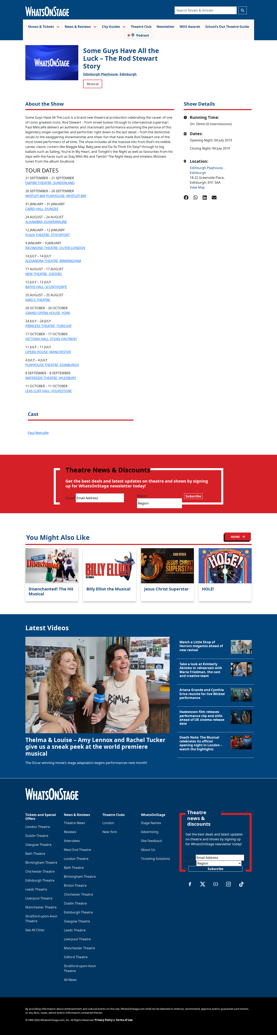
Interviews (72, 841)
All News (70, 980)
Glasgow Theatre (38, 844)
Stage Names (151, 823)
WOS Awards (190, 26)
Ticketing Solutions (155, 858)
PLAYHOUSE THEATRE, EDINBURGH (52, 365)
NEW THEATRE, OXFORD (43, 274)
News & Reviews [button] (78, 26)
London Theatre (37, 827)
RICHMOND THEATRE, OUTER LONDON (55, 248)
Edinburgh (128, 74)
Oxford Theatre (76, 957)
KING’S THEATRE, (38, 300)
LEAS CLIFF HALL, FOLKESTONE (48, 391)
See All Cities (34, 930)
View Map (197, 187)
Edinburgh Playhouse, (101, 74)
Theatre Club (141, 26)
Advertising (149, 832)
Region (142, 496)
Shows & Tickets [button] (41, 26)
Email (70, 498)
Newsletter (165, 26)
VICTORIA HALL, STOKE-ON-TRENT (51, 339)
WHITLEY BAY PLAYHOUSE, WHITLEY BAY (55, 196)
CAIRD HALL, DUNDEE (41, 209)
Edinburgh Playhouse (206, 168)
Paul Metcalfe (38, 433)
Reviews (70, 832)
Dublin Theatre (36, 835)
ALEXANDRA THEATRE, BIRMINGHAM (53, 261)
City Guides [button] (111, 26)
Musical (93, 84)
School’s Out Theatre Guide (227, 26)
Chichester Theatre (40, 871)
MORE (235, 537)
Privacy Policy (104, 1020)
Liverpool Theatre (38, 898)
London (108, 823)
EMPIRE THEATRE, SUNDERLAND (50, 183)
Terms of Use (124, 1020)
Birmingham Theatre (41, 862)
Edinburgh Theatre (39, 880)
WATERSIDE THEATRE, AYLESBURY (50, 378)
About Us (148, 849)
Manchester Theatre (41, 907)
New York (109, 832)
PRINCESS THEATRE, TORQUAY (48, 326)
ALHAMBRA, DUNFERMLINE (46, 222)
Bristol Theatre (75, 885)
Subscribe (193, 496)
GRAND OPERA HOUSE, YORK (47, 313)
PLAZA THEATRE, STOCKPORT (47, 235)
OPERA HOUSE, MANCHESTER (48, 352)
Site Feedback (151, 841)
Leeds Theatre (36, 889)
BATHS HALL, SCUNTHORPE (46, 287)
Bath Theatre (35, 853)
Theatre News (74, 823)
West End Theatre (77, 849)
